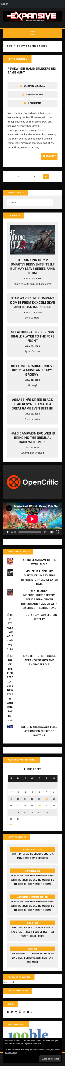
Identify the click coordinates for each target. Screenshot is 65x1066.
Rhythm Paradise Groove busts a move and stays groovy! (32, 370)
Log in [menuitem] (4, 3)
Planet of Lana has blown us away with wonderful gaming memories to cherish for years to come (32, 880)
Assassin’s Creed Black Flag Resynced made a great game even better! (33, 404)
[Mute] (52, 532)
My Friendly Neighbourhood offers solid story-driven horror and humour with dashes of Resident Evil (39, 599)
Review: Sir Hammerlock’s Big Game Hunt (32, 70)
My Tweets (9, 982)
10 (40, 176)
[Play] (7, 532)
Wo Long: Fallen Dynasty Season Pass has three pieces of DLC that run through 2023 (32, 932)
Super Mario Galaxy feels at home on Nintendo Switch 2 (39, 731)
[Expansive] (32, 16)
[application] (32, 518)
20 (39, 805)
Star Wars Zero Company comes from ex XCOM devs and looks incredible (32, 302)
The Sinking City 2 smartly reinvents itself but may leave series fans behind (32, 266)
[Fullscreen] (57, 532)
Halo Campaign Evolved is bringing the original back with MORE (32, 437)
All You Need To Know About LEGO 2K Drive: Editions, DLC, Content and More (33, 958)
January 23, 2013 (34, 86)
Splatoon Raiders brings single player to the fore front (32, 336)
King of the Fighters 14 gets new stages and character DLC (39, 660)
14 (46, 799)
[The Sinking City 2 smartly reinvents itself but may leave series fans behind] (32, 252)
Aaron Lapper (34, 94)
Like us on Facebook (18, 990)
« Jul (10, 824)
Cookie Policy (11, 1052)
